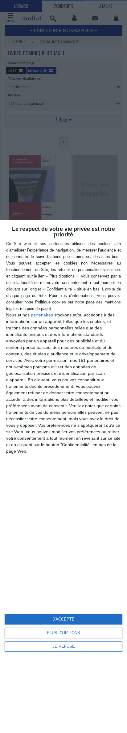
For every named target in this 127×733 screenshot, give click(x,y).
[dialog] (63, 476)
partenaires (42, 315)
